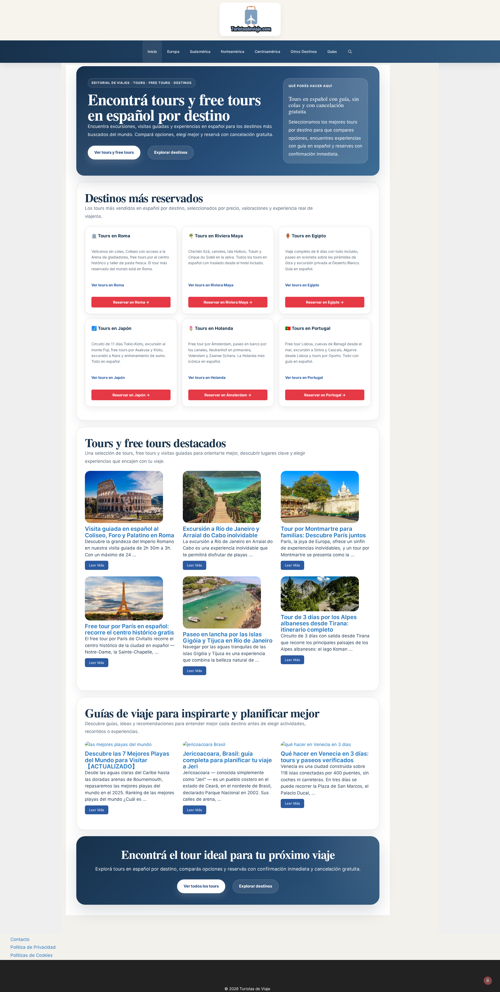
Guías (332, 51)
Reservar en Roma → (131, 302)
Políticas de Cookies (31, 955)
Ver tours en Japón (108, 377)
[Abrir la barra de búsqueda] (350, 52)
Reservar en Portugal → (325, 395)
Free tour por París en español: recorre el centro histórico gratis (129, 629)
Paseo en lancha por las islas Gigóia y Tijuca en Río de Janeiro (227, 637)
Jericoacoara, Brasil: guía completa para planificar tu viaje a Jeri (227, 759)
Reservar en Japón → (131, 395)
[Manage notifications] (488, 980)
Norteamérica (232, 51)
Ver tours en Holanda (207, 377)
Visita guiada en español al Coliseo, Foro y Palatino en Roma (129, 531)
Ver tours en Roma (107, 285)
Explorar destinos (170, 152)
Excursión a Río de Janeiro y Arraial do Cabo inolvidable (221, 531)
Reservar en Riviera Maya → (228, 302)
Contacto (19, 939)
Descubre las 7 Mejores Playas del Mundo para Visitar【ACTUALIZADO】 (127, 759)
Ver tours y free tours (114, 152)
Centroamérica (267, 51)
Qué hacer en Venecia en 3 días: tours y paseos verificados (324, 756)
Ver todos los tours (201, 886)
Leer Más (96, 565)
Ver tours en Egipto (302, 285)
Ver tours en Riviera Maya (210, 285)
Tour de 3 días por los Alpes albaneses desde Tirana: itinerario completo (319, 623)
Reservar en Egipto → (325, 302)
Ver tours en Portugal (304, 377)
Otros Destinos (304, 51)
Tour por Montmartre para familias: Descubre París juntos (323, 531)
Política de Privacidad (33, 947)
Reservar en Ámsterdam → (227, 395)
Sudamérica (200, 51)
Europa (173, 51)
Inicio (152, 51)
